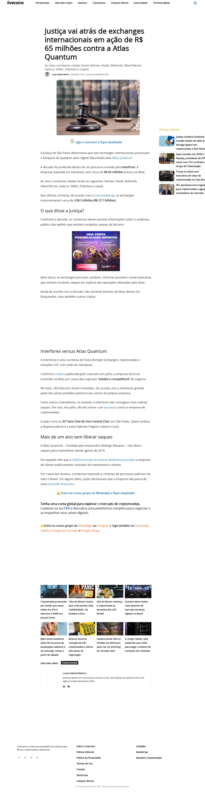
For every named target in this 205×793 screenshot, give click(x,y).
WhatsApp (85, 525)
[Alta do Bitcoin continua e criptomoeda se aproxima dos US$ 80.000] (110, 591)
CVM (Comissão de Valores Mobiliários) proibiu (103, 460)
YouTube (72, 530)
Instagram (58, 530)
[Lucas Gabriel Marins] (48, 74)
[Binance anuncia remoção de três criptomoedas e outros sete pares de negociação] (82, 628)
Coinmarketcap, (104, 195)
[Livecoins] (15, 3)
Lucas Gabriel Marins (60, 74)
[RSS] (31, 758)
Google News (90, 530)
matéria (60, 374)
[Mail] (68, 686)
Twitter (45, 530)
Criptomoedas (69, 662)
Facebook (141, 525)
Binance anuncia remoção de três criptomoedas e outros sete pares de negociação (81, 646)
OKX (66, 508)
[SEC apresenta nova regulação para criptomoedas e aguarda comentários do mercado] (166, 189)
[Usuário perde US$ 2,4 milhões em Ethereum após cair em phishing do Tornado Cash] (110, 628)
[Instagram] (25, 758)
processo (110, 407)
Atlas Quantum (122, 158)
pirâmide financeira (60, 484)
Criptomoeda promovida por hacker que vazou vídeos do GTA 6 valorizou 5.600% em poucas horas (54, 609)
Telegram (103, 525)
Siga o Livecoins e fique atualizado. (99, 142)
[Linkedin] (64, 686)
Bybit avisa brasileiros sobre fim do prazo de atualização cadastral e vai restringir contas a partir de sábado (53, 646)
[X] (37, 758)
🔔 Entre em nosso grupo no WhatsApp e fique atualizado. (96, 493)
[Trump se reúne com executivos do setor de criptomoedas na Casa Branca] (166, 176)
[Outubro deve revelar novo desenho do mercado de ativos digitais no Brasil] (138, 591)
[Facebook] (19, 758)
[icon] (195, 3)
